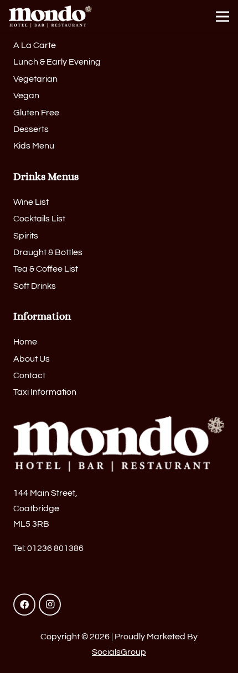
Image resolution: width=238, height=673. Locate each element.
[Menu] (222, 16)
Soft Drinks (34, 286)
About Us (31, 358)
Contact (29, 375)
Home (25, 341)
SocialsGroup (119, 652)
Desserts (31, 129)
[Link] (50, 17)
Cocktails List (39, 218)
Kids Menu (33, 145)
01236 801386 (55, 548)
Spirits (25, 235)
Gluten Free (36, 112)
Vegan (26, 95)
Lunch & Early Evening (57, 61)
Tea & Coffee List (45, 268)
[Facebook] (24, 604)
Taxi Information (44, 392)
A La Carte (34, 45)
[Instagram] (50, 604)
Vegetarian (35, 79)
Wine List (31, 202)
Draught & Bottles (47, 252)
